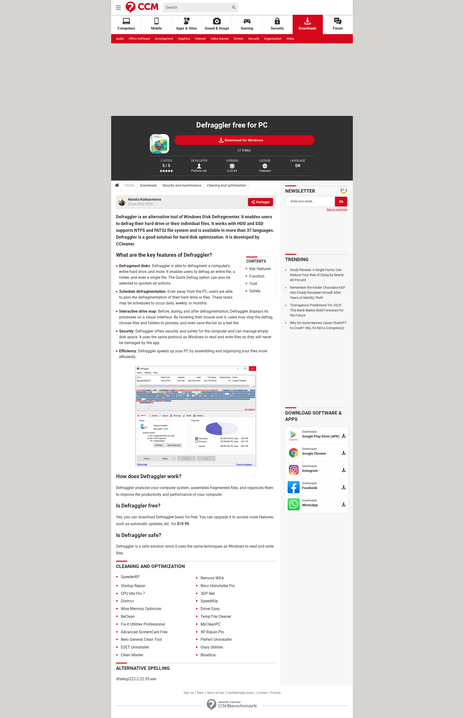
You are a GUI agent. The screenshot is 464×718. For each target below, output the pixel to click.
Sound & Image (217, 28)
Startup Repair (133, 585)
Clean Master (132, 655)
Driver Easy (210, 608)
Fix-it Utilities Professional (143, 624)
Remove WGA (212, 578)
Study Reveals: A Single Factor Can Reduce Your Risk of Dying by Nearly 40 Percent (317, 275)
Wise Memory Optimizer (141, 608)
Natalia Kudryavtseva (144, 199)
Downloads (307, 28)
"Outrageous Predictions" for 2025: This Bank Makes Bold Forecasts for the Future (317, 310)
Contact (262, 693)
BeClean (128, 616)
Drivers (238, 38)
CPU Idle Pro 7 (133, 593)
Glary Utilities (212, 647)
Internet (200, 38)
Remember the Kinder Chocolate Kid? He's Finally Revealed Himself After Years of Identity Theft (317, 293)
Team (200, 693)
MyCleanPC (210, 624)
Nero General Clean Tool (141, 639)
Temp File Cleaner (216, 616)
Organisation (273, 38)
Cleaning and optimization (226, 185)
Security (277, 28)
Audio (120, 38)
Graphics (184, 38)
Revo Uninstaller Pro (218, 585)
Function (256, 276)
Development (164, 38)
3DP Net (208, 593)
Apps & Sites (186, 28)
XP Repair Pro (212, 632)
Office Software (139, 38)
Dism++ (127, 601)
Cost (253, 283)
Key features (260, 268)
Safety (255, 291)
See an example (337, 209)
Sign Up (189, 693)
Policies (275, 693)
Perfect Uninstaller (216, 639)
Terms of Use (215, 693)
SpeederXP (130, 576)
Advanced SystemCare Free (144, 632)
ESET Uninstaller (135, 647)
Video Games (219, 38)
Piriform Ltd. (199, 171)
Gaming (247, 28)
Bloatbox (208, 655)
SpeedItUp (209, 601)
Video (290, 38)
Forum (338, 28)
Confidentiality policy (240, 693)
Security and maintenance (181, 185)
